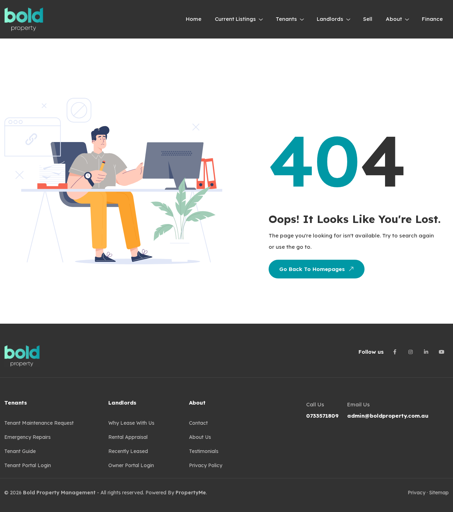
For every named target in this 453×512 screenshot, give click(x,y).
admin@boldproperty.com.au (388, 415)
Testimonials (203, 451)
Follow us (371, 351)
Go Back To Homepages (312, 269)
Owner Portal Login (131, 465)
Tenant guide (20, 451)
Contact (198, 423)
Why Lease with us (131, 423)
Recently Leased (128, 451)
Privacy (416, 492)
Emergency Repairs (27, 437)
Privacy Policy (205, 465)
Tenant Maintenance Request (39, 423)
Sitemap (439, 492)
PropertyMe (191, 492)
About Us (200, 437)
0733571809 (322, 415)
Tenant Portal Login (27, 465)
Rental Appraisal (128, 437)
